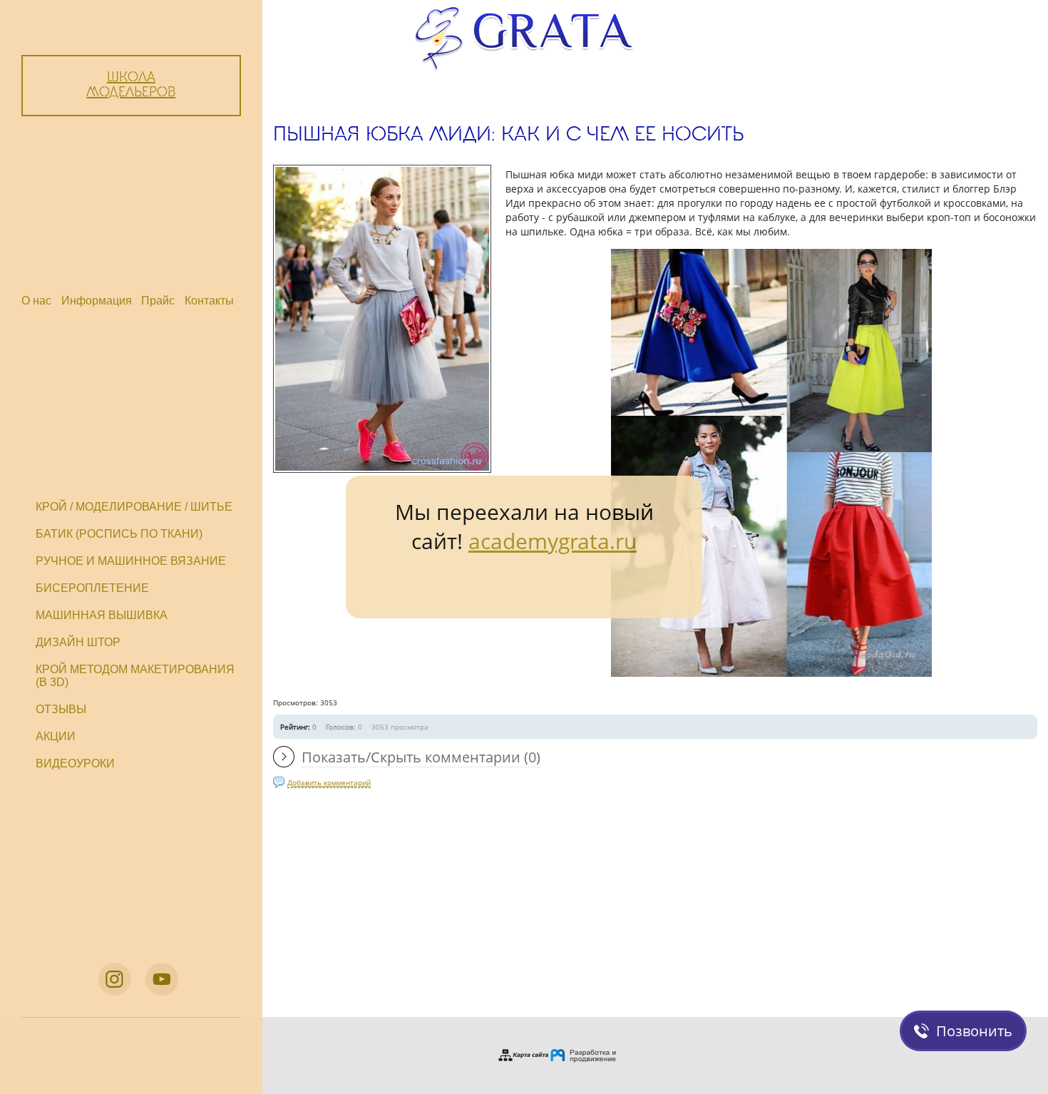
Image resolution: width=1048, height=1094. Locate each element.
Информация (96, 301)
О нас (36, 301)
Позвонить (974, 1031)
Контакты (209, 301)
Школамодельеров (130, 85)
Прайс (158, 301)
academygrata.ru (552, 541)
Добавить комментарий (329, 782)
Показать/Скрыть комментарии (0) (421, 757)
